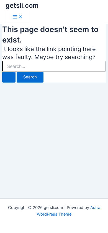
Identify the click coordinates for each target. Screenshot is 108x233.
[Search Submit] (9, 77)
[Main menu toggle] (18, 17)
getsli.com (22, 5)
